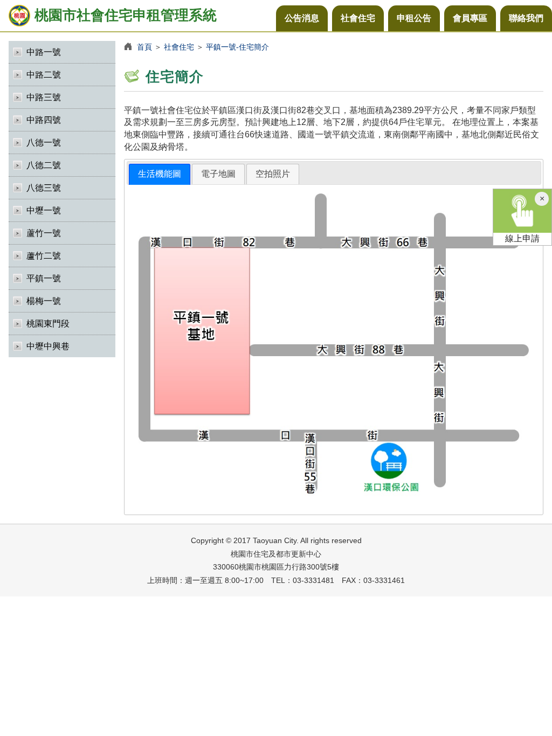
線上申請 (522, 238)
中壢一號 (43, 210)
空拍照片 (273, 173)
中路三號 (43, 97)
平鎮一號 (43, 278)
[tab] (159, 174)
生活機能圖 (159, 173)
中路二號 (43, 74)
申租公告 (414, 18)
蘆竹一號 (43, 233)
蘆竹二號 (43, 255)
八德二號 (43, 165)
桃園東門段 (48, 323)
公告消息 (302, 18)
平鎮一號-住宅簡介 (237, 47)
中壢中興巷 (48, 346)
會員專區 (470, 18)
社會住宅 (358, 18)
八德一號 (43, 142)
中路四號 (43, 119)
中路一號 (43, 52)
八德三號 (43, 187)
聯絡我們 (526, 18)
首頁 (144, 47)
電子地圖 (218, 173)
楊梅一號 (43, 300)
